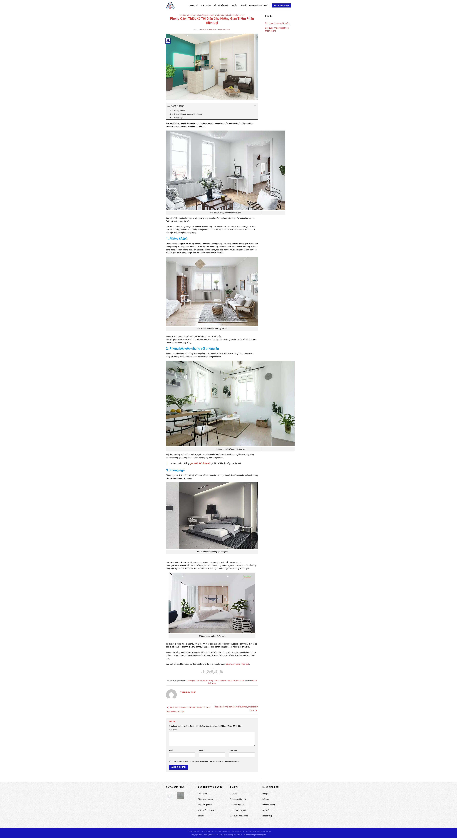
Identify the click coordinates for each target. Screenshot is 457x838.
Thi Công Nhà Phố (192, 831)
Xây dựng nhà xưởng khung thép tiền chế (277, 29)
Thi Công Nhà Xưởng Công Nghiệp (258, 831)
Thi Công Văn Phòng (201, 15)
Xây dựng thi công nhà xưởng (277, 23)
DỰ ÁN (234, 5)
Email (201, 750)
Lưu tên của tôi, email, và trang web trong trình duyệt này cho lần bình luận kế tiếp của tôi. (206, 762)
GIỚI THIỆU (205, 5)
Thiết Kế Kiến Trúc (217, 15)
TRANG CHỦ (193, 5)
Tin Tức (241, 15)
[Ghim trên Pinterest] (216, 672)
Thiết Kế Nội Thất (231, 15)
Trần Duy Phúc (224, 30)
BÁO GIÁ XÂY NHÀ (221, 5)
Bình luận (173, 730)
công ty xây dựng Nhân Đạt (237, 664)
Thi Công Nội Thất (186, 15)
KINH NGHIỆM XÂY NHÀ (258, 5)
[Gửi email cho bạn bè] (212, 672)
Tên (171, 750)
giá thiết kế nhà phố (200, 463)
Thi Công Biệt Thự (207, 831)
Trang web (233, 750)
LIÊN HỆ (243, 5)
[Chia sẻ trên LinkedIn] (221, 672)
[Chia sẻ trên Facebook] (203, 672)
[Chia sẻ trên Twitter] (208, 672)
